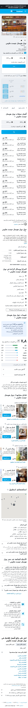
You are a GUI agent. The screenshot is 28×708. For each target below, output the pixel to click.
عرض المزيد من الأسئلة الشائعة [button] (14, 593)
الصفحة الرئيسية (23, 702)
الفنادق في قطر (22, 658)
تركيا (18, 702)
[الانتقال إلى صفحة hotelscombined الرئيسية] (17, 11)
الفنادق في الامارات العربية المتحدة (18, 666)
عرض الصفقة (7, 415)
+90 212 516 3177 (21, 51)
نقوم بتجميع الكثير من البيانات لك (17, 692)
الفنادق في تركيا (22, 662)
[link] (16, 419)
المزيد (25, 243)
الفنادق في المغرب (22, 655)
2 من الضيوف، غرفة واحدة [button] (18, 62)
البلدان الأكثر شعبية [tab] (21, 644)
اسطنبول (21, 705)
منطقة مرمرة (9, 702)
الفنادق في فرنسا (22, 673)
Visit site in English (13, 7)
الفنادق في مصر (22, 671)
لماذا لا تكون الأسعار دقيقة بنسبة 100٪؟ (15, 695)
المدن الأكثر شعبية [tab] (10, 644)
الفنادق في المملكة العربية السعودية (18, 660)
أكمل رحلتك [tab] (23, 648)
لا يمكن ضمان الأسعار (16, 685)
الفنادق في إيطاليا (22, 677)
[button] (1, 6)
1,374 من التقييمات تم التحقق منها (12, 53)
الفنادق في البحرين (22, 668)
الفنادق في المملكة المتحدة (20, 675)
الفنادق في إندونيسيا (21, 664)
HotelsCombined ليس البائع (18, 690)
